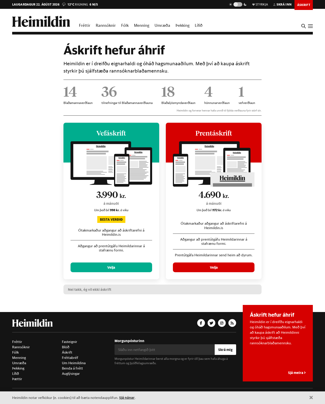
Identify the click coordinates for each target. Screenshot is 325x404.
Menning (141, 25)
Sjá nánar (127, 397)
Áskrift (67, 352)
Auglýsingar (71, 373)
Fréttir (84, 25)
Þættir (17, 379)
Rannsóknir (106, 25)
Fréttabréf (70, 357)
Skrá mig (225, 349)
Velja (111, 267)
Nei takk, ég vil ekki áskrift (89, 289)
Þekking (182, 25)
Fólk (125, 25)
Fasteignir (69, 341)
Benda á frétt (72, 368)
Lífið (199, 25)
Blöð (65, 347)
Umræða (162, 25)
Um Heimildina (74, 363)
